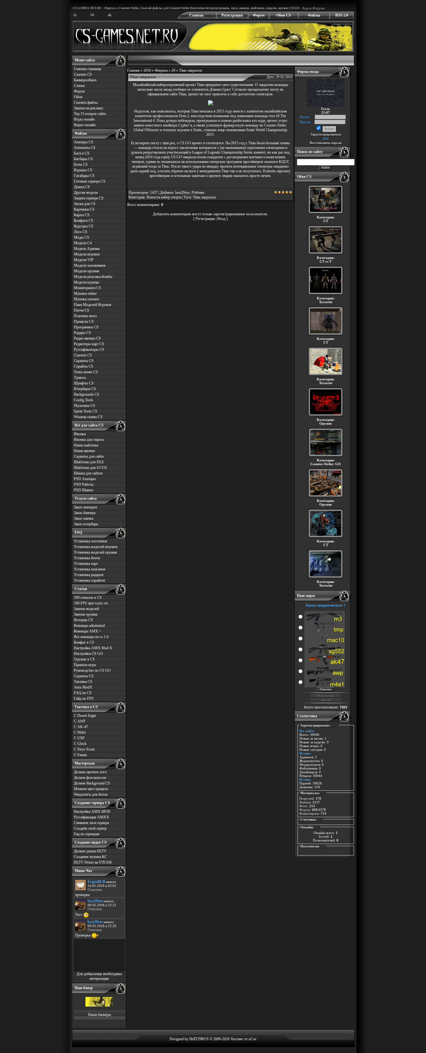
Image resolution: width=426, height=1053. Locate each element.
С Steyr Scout (84, 749)
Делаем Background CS (92, 783)
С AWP (79, 721)
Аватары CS (83, 142)
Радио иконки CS (87, 338)
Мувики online (85, 293)
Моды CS (81, 237)
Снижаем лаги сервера (91, 823)
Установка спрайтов (89, 580)
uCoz (252, 1039)
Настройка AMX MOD (92, 811)
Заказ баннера (84, 513)
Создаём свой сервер (90, 828)
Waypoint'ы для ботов (91, 794)
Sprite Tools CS (85, 411)
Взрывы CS (83, 170)
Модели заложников (90, 265)
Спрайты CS (83, 366)
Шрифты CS (84, 383)
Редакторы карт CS (89, 344)
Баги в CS (82, 153)
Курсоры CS (83, 226)
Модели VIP (84, 260)
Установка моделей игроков (96, 547)
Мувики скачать (86, 299)
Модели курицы (86, 282)
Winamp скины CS (88, 417)
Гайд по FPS (84, 698)
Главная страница (87, 69)
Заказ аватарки (85, 507)
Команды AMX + (87, 631)
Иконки (80, 434)
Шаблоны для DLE (89, 462)
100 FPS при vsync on (91, 603)
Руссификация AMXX (91, 817)
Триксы (80, 377)
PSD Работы (84, 484)
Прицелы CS (84, 321)
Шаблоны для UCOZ (90, 467)
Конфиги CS (83, 220)
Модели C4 (83, 243)
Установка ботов (87, 558)
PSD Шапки (83, 490)
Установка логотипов (90, 541)
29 (173, 70)
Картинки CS (84, 209)
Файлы (314, 15)
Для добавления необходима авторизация (99, 976)
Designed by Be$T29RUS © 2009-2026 (200, 1039)
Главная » (135, 70)
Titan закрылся (204, 197)
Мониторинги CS (87, 288)
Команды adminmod (89, 625)
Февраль (161, 70)
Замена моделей (86, 609)
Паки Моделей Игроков (92, 305)
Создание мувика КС (90, 857)
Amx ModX (83, 687)
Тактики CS (83, 681)
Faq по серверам (86, 834)
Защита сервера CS (89, 198)
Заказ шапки (83, 518)
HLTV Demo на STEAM (93, 862)
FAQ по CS (83, 693)
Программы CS (86, 327)
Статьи (79, 85)
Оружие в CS (84, 659)
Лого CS (80, 232)
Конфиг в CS (84, 642)
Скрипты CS (84, 361)
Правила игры (85, 665)
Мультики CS (84, 405)
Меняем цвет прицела (91, 789)
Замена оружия (86, 614)
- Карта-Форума (312, 8)
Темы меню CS (86, 372)
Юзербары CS (85, 389)
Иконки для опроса (89, 439)
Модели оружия (86, 271)
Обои (78, 97)
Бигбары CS (83, 159)
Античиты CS (84, 147)
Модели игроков (87, 254)
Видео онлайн (84, 125)
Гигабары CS (84, 176)
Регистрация (232, 15)
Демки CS (82, 187)
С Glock (80, 743)
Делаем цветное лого (90, 772)
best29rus (182, 192)
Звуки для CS (84, 204)
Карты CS (82, 215)
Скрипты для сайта (89, 456)
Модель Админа (86, 248)
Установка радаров (89, 575)
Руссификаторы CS (89, 349)
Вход (221, 219)
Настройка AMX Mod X (93, 648)
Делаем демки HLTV (90, 851)
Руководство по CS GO (92, 670)
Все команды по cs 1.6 (91, 637)
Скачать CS (83, 74)
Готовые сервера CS (89, 181)
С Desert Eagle (85, 715)
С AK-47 (81, 727)
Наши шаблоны (86, 445)
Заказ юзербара (86, 524)
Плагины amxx (85, 316)
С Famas (80, 755)
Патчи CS (81, 310)
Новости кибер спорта (164, 197)
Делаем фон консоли (90, 777)
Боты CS (81, 164)
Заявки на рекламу (88, 108)
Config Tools (83, 400)
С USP (79, 738)
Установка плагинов (89, 569)
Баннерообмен (85, 80)
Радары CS (82, 333)
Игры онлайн (84, 119)
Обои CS (283, 15)
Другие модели (86, 192)
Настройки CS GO (88, 653)
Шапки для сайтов (88, 473)
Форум (258, 15)
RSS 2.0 (341, 15)
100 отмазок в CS (88, 597)
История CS (83, 620)
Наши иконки (84, 451)
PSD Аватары (85, 479)
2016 (147, 70)
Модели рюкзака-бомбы (93, 276)
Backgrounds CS (86, 394)
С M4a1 (80, 732)
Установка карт (86, 563)
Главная (196, 15)
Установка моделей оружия (95, 552)
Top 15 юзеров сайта (90, 114)
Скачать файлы (86, 102)
